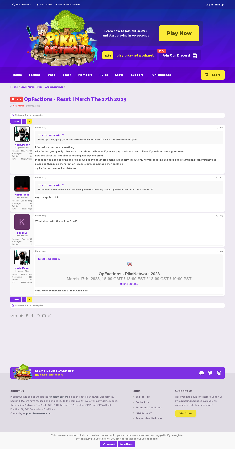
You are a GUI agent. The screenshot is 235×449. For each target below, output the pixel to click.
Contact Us (142, 402)
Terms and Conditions (149, 407)
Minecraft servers (58, 396)
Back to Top (143, 397)
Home (17, 75)
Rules (103, 75)
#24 (221, 251)
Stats (119, 75)
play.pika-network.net (39, 413)
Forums (34, 75)
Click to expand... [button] (129, 284)
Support (137, 75)
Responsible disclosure (149, 418)
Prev (16, 121)
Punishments (161, 75)
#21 (221, 127)
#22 (221, 177)
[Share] (217, 127)
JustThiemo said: (47, 259)
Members (85, 75)
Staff (67, 75)
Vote (51, 75)
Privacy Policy (144, 413)
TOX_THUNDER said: (49, 135)
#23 (221, 215)
